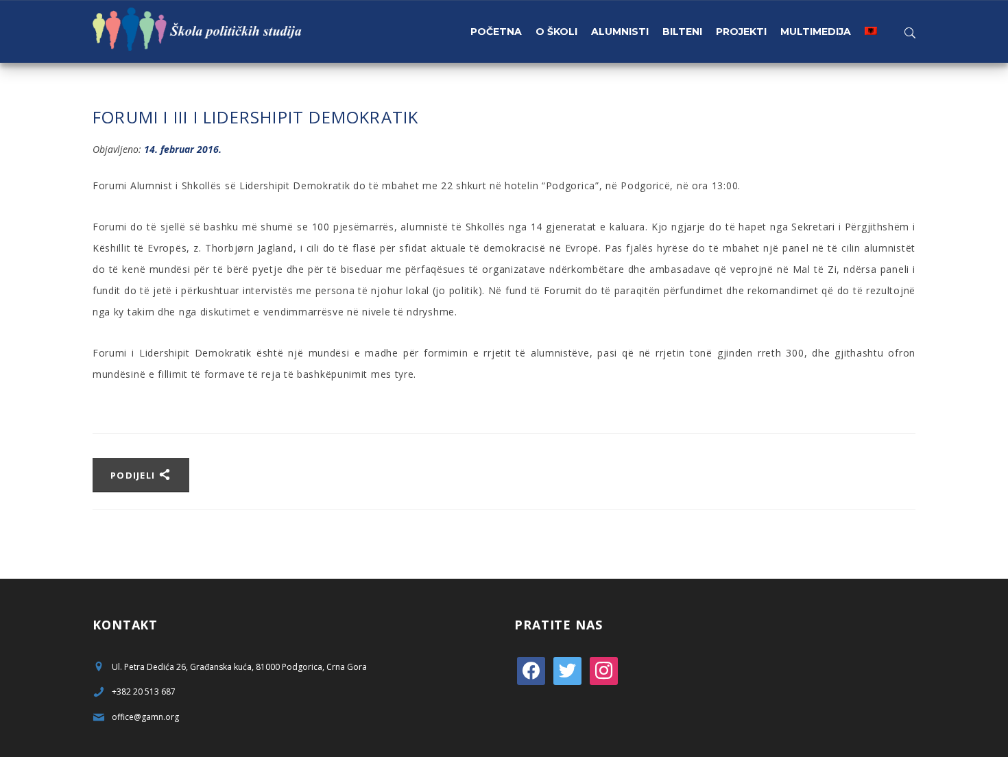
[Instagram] (604, 669)
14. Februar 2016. (182, 149)
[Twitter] (567, 669)
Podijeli (134, 475)
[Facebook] (531, 669)
